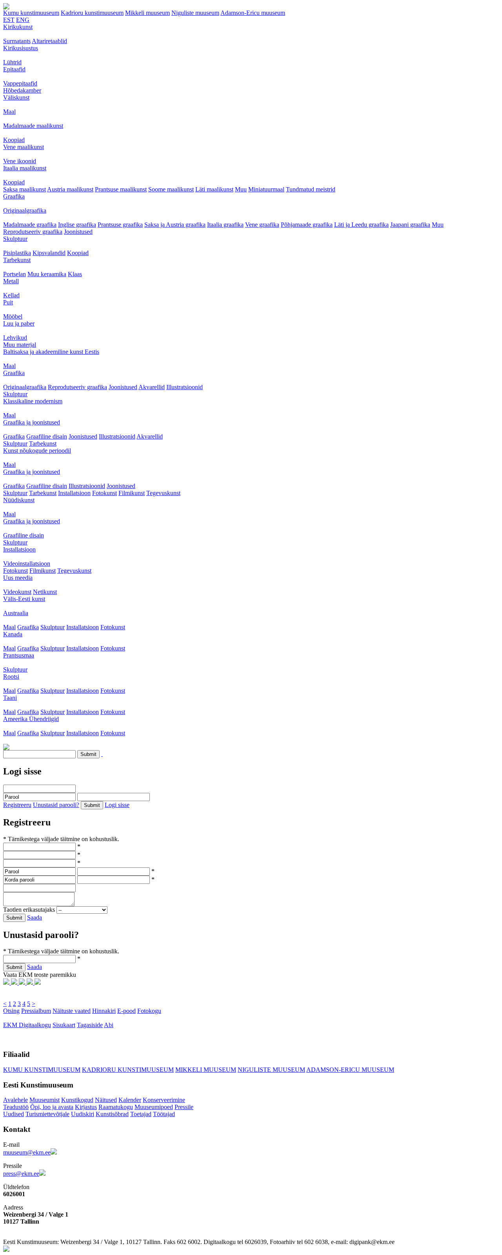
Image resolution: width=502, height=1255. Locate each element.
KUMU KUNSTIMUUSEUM (41, 1069)
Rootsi (11, 676)
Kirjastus (86, 1107)
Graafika (14, 196)
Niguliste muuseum (195, 12)
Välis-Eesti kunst (24, 599)
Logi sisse (117, 804)
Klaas (75, 274)
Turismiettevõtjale (47, 1114)
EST (9, 19)
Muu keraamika (46, 274)
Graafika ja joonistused (31, 422)
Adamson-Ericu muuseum (252, 12)
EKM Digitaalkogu (27, 1025)
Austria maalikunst (70, 189)
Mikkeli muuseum (147, 12)
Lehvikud (15, 337)
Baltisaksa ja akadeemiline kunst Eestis (51, 351)
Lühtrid (12, 62)
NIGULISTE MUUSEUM (271, 1069)
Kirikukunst (18, 27)
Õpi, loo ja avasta (51, 1107)
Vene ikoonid (19, 161)
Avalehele (15, 1100)
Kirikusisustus (20, 48)
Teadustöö (16, 1107)
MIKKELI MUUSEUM (205, 1069)
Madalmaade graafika (29, 224)
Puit (8, 302)
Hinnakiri (104, 1010)
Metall (11, 281)
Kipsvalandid (49, 253)
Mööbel (12, 316)
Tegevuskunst (163, 493)
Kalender (129, 1100)
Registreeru (17, 804)
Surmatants (17, 41)
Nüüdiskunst (19, 500)
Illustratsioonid (184, 387)
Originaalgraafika (24, 210)
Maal (9, 111)
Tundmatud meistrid (310, 189)
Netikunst (45, 591)
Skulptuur (15, 238)
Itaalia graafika (225, 224)
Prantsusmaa (18, 655)
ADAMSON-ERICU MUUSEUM (350, 1069)
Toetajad (140, 1114)
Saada (34, 917)
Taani (10, 697)
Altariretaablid (49, 41)
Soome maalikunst (171, 189)
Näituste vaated (72, 1010)
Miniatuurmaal (266, 189)
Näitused (106, 1100)
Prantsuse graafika (120, 224)
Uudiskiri (82, 1114)
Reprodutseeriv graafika (32, 231)
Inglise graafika (77, 224)
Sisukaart (64, 1025)
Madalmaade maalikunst (33, 125)
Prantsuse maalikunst (121, 189)
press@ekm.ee (21, 1173)
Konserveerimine (164, 1100)
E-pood (126, 1010)
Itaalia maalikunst (24, 168)
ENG (22, 19)
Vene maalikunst (23, 147)
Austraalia (15, 613)
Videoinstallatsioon (26, 563)
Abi (108, 1025)
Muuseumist (44, 1100)
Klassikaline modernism (32, 401)
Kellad (11, 295)
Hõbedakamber (22, 90)
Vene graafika (262, 224)
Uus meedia (18, 577)
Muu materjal (19, 344)
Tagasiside (90, 1025)
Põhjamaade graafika (307, 224)
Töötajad (164, 1114)
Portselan (14, 274)
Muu (241, 189)
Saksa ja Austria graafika (175, 224)
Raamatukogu (115, 1107)
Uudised (13, 1114)
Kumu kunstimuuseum (31, 12)
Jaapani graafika (410, 224)
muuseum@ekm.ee (27, 1152)
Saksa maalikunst (24, 189)
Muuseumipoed (154, 1107)
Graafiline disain (46, 436)
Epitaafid (14, 69)
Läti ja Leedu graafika (361, 224)
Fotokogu (149, 1010)
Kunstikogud (77, 1100)
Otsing (11, 1010)
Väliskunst (16, 97)
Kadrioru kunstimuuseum (92, 12)
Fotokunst (104, 493)
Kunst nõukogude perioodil (37, 450)
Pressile (184, 1107)
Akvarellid (151, 387)
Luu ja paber (19, 323)
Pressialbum (36, 1010)
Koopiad (14, 140)
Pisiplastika (17, 253)
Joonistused (78, 231)
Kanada (12, 634)
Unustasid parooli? (56, 804)
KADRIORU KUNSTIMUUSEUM (128, 1069)
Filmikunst (131, 493)
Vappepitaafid (20, 83)
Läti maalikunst (214, 189)
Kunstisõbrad (112, 1114)
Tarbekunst (17, 260)
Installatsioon (74, 493)
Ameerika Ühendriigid (31, 719)
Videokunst (17, 591)
